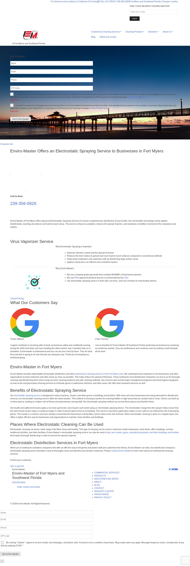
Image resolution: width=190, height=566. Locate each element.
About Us (167, 32)
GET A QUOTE (17, 466)
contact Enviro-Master (121, 451)
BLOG (97, 485)
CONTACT (99, 488)
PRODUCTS (100, 476)
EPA (76, 278)
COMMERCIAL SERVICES (106, 473)
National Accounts (108, 37)
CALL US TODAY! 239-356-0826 (114, 1)
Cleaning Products (133, 32)
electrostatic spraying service (27, 395)
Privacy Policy (133, 97)
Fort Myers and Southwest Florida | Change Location (154, 1)
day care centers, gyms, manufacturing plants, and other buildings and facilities (143, 432)
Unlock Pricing (17, 298)
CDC (126, 278)
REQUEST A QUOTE (104, 491)
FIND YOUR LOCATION (28, 487)
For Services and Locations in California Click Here (74, 1)
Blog (93, 37)
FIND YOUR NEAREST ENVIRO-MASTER (150, 6)
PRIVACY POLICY (103, 497)
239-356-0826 (23, 203)
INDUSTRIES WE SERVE (106, 479)
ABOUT (97, 482)
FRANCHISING (101, 494)
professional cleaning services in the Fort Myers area (99, 374)
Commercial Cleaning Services (105, 32)
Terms (143, 97)
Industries (152, 32)
